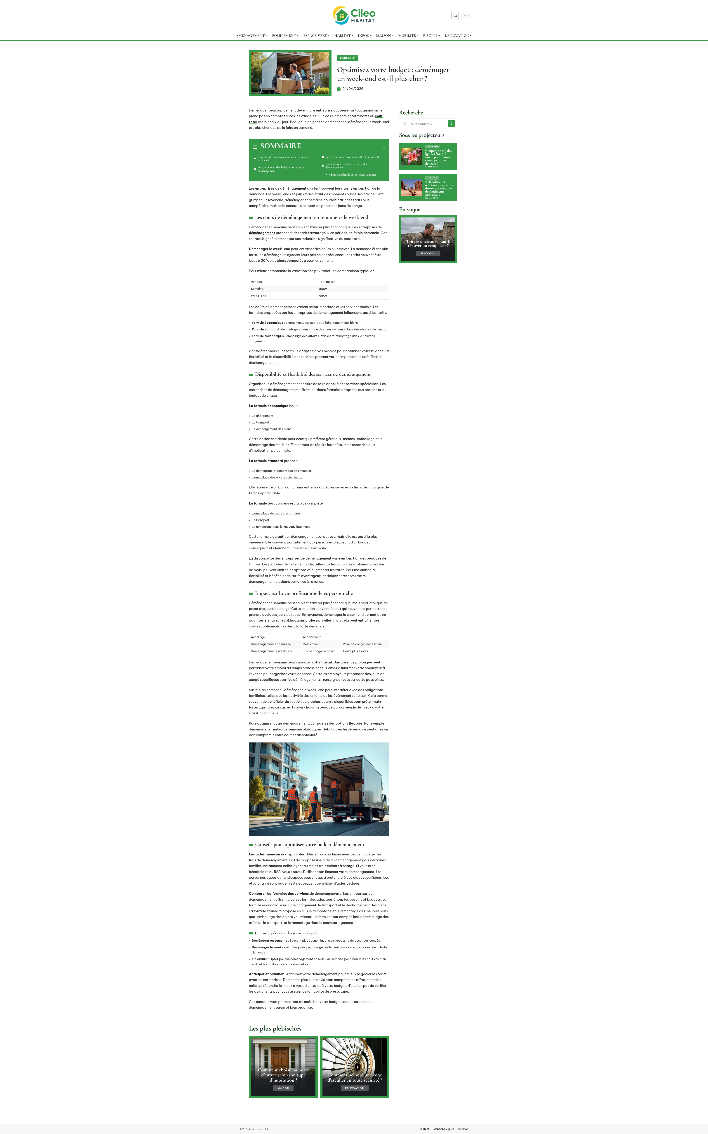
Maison (283, 1088)
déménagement (262, 233)
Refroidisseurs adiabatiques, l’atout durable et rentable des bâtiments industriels (439, 188)
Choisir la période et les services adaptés (352, 174)
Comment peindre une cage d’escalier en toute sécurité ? (354, 1077)
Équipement (432, 178)
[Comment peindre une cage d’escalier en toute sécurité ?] (354, 1067)
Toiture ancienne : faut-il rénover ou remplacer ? (428, 243)
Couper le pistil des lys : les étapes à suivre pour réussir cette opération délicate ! (438, 157)
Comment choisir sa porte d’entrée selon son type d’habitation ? (283, 1075)
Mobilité (347, 58)
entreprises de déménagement (280, 188)
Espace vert (432, 146)
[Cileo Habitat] (354, 15)
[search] (455, 15)
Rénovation (354, 1088)
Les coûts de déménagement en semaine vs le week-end (284, 158)
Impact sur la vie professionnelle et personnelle (352, 157)
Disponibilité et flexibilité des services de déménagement (281, 169)
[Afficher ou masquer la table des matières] (343, 147)
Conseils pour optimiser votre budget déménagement (346, 165)
